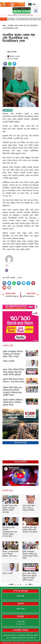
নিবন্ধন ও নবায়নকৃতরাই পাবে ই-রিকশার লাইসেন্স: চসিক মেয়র (10, 553)
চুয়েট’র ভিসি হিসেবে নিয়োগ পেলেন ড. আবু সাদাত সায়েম (13, 380)
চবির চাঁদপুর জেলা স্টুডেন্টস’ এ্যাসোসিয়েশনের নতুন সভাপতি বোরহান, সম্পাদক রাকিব (9, 531)
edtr (7, 265)
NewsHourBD (16, 643)
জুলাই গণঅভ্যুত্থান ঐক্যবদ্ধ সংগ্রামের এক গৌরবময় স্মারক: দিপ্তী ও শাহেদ (13, 354)
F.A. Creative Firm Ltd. (33, 643)
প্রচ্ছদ (4, 25)
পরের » (30, 584)
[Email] (6, 270)
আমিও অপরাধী (8, 361)
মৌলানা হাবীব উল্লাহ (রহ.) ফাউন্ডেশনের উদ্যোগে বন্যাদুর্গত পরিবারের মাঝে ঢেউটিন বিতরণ (12, 391)
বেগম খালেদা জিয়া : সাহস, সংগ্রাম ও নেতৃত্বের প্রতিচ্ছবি (29, 507)
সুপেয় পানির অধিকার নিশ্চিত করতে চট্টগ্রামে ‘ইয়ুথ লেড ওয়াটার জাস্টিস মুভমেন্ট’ (13, 372)
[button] (36, 11)
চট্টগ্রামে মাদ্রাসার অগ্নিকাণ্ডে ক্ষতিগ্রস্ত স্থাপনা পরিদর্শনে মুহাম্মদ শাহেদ (13, 402)
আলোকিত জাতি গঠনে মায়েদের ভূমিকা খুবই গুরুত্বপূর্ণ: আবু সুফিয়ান (30, 529)
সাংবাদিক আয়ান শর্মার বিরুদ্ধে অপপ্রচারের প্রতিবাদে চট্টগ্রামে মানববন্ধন (9, 508)
